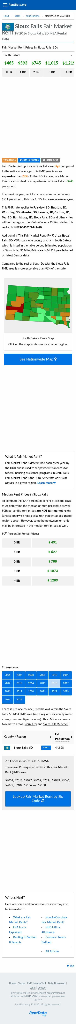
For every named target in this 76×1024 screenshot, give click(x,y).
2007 (19, 675)
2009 (42, 675)
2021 (42, 691)
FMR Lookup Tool (36, 983)
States (18, 16)
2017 (66, 683)
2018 (7, 691)
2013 (19, 683)
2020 (31, 691)
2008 (31, 675)
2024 (7, 699)
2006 (7, 675)
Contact (42, 987)
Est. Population (62, 737)
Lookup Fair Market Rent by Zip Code (38, 799)
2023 (66, 691)
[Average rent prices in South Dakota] (8, 747)
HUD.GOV (31, 996)
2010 (54, 675)
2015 (42, 683)
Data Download (56, 983)
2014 (31, 683)
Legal (32, 987)
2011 (66, 675)
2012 (7, 683)
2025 (19, 699)
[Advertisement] (38, 118)
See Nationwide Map (37, 359)
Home (6, 16)
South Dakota (33, 16)
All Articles (52, 951)
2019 (19, 691)
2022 (54, 691)
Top (71, 966)
